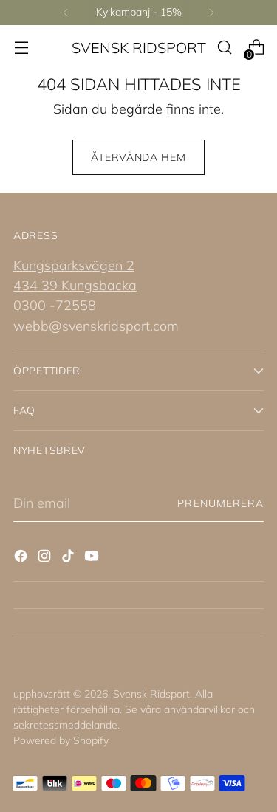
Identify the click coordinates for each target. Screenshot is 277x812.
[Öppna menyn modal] (21, 47)
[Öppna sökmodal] (224, 47)
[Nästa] (211, 12)
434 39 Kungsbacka (75, 285)
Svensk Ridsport (151, 694)
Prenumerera (220, 503)
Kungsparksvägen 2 (73, 265)
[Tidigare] (65, 12)
